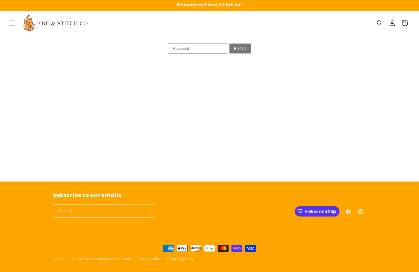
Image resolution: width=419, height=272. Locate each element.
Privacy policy (149, 258)
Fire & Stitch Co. (82, 259)
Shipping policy (180, 258)
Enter (240, 48)
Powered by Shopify (114, 259)
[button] (12, 23)
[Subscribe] (149, 211)
